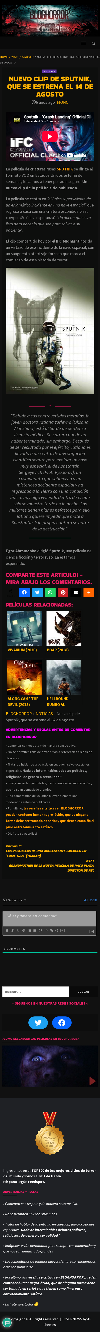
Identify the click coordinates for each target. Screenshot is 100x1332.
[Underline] (18, 930)
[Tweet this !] (37, 592)
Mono (63, 102)
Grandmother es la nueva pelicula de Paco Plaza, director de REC (51, 865)
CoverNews (72, 1319)
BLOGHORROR (19, 713)
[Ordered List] (29, 930)
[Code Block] (46, 930)
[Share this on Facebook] (24, 592)
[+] (62, 930)
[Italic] (12, 930)
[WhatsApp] (50, 592)
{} (57, 930)
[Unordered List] (34, 930)
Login (92, 900)
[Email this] (75, 592)
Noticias (49, 71)
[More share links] (88, 592)
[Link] (51, 930)
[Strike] (23, 930)
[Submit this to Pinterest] (63, 592)
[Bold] (7, 930)
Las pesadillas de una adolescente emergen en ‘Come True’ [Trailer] (46, 851)
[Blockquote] (40, 930)
